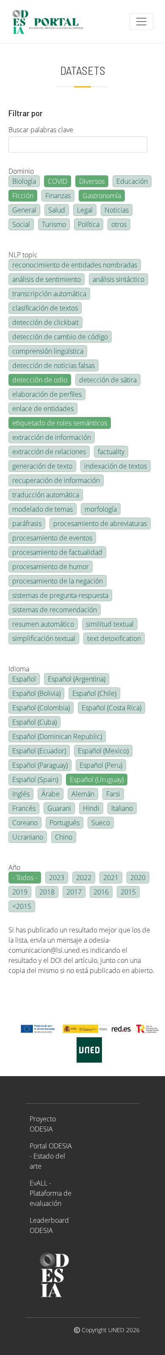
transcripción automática (49, 293)
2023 (56, 877)
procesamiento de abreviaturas (100, 523)
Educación (132, 181)
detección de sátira (108, 379)
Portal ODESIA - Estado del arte (51, 1156)
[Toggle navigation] (141, 21)
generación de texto (42, 466)
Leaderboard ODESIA (49, 1225)
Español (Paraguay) (40, 765)
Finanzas (58, 195)
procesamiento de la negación (57, 581)
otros (118, 224)
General (24, 210)
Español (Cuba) (34, 722)
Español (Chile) (94, 693)
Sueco (100, 822)
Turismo (54, 224)
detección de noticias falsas (53, 365)
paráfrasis (26, 523)
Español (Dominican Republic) (57, 736)
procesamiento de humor (50, 566)
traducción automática (45, 494)
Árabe (50, 794)
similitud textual (110, 624)
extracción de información (51, 437)
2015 (128, 892)
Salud (56, 210)
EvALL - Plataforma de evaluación (51, 1193)
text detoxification (114, 638)
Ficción (22, 195)
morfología (101, 509)
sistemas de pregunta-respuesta (60, 595)
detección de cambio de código (60, 336)
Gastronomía (101, 195)
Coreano (25, 822)
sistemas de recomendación (54, 609)
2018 (47, 892)
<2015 (21, 906)
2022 (83, 877)
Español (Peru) (101, 765)
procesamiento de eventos (52, 538)
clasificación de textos (45, 308)
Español (24, 679)
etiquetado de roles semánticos (59, 423)
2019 (20, 892)
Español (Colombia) (41, 707)
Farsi (113, 794)
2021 (110, 877)
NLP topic (23, 254)
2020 (138, 877)
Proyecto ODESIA (43, 1124)
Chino (63, 837)
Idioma (18, 668)
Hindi (91, 808)
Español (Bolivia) (36, 693)
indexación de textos (115, 466)
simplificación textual (43, 638)
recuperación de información (56, 480)
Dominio (21, 171)
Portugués (65, 822)
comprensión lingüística (47, 351)
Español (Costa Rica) (111, 707)
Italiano (122, 808)
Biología (24, 181)
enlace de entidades (43, 408)
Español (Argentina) (76, 679)
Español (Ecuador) (39, 750)
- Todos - (24, 877)
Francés (24, 808)
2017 (74, 892)
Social (21, 224)
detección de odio (39, 379)
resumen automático (43, 624)
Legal (85, 210)
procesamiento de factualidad (57, 552)
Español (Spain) (35, 779)
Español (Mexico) (103, 750)
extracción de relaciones (49, 451)
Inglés (21, 794)
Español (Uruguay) (97, 779)
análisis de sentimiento (46, 279)
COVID (57, 181)
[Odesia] (51, 21)
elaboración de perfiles (47, 394)
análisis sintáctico (118, 279)
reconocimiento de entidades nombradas (74, 265)
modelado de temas (42, 509)
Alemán (83, 794)
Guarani (59, 808)
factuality (111, 451)
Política (88, 224)
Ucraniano (27, 837)
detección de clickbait (45, 322)
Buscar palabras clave (40, 129)
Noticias (116, 210)
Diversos (91, 181)
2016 (101, 892)
